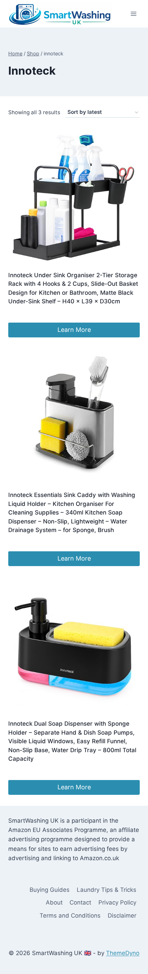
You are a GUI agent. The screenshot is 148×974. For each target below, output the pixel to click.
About (54, 902)
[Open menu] (133, 13)
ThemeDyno (122, 953)
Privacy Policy (117, 902)
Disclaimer (122, 915)
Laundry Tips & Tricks (106, 889)
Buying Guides (50, 889)
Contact (80, 902)
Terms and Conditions (70, 915)
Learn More (74, 329)
